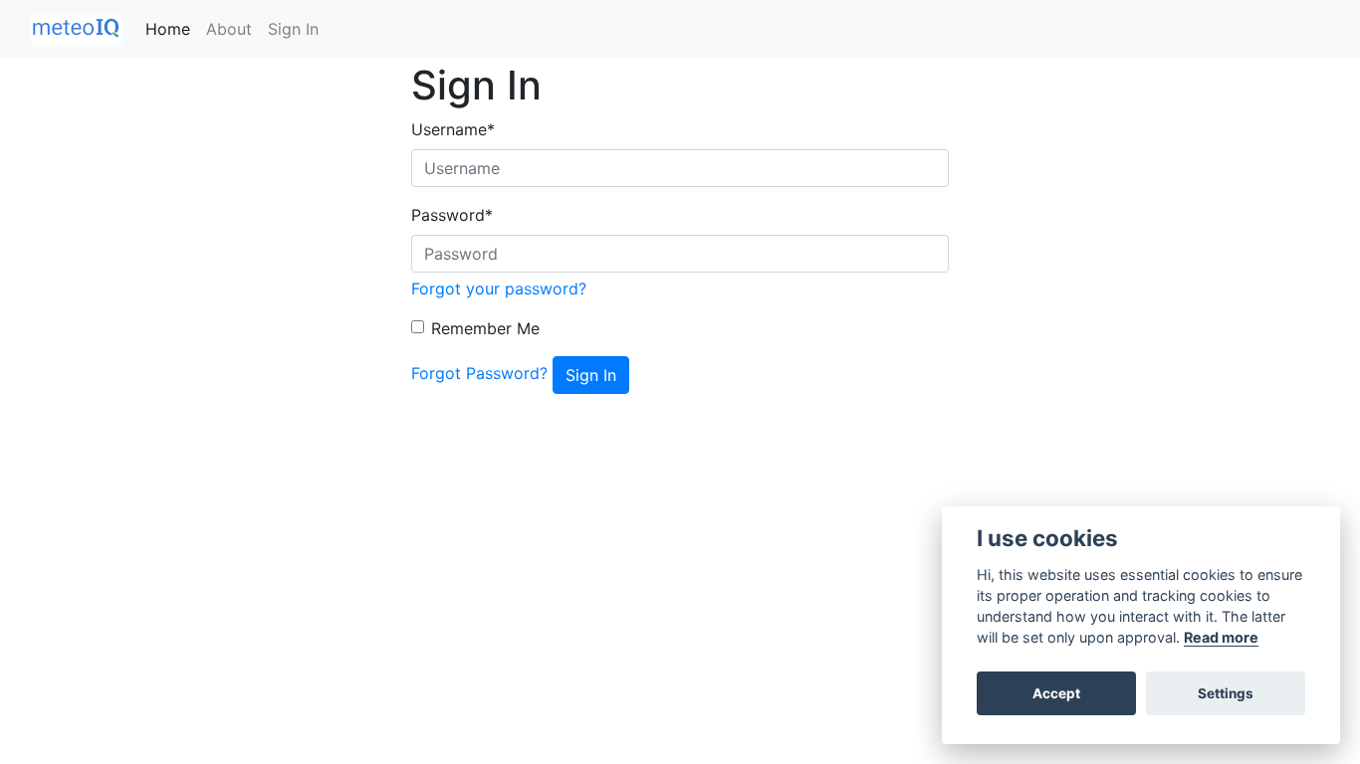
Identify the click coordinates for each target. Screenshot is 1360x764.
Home (167, 29)
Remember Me (485, 328)
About (229, 29)
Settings (1225, 693)
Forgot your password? (498, 288)
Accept (1056, 693)
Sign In (293, 29)
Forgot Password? (479, 373)
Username (453, 129)
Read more (1221, 637)
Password (452, 215)
